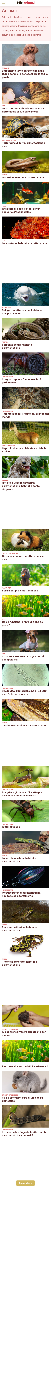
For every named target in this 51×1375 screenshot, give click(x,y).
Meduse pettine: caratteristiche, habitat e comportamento (21, 894)
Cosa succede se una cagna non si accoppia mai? (23, 658)
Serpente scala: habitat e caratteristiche (17, 346)
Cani (4, 106)
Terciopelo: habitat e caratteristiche (24, 725)
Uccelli (5, 480)
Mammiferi (6, 308)
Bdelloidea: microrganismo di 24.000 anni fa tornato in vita (24, 692)
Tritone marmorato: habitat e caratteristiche (19, 963)
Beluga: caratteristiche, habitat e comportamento (22, 312)
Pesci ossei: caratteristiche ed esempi (25, 1066)
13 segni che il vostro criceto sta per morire (24, 1033)
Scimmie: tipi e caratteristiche (20, 590)
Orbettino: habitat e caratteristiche (23, 177)
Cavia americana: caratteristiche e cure (23, 558)
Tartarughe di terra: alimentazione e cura (23, 144)
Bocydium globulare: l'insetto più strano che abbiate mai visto (22, 794)
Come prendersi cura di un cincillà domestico (22, 1099)
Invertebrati (7, 377)
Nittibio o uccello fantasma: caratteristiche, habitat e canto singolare (21, 486)
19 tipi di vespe (11, 826)
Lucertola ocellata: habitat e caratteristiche (19, 860)
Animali (5, 68)
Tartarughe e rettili (11, 140)
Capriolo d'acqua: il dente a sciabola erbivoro (24, 450)
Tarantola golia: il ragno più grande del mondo (25, 415)
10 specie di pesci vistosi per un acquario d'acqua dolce (21, 210)
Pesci (4, 206)
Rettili (5, 175)
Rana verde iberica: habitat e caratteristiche (19, 929)
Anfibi (4, 925)
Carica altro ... (25, 1183)
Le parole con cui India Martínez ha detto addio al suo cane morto (23, 110)
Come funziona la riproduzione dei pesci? (22, 623)
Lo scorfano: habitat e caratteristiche (25, 243)
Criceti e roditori (10, 553)
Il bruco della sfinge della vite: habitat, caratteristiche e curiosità (25, 1134)
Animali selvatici (9, 446)
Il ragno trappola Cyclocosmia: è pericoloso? (21, 381)
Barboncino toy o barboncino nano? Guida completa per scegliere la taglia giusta (25, 74)
